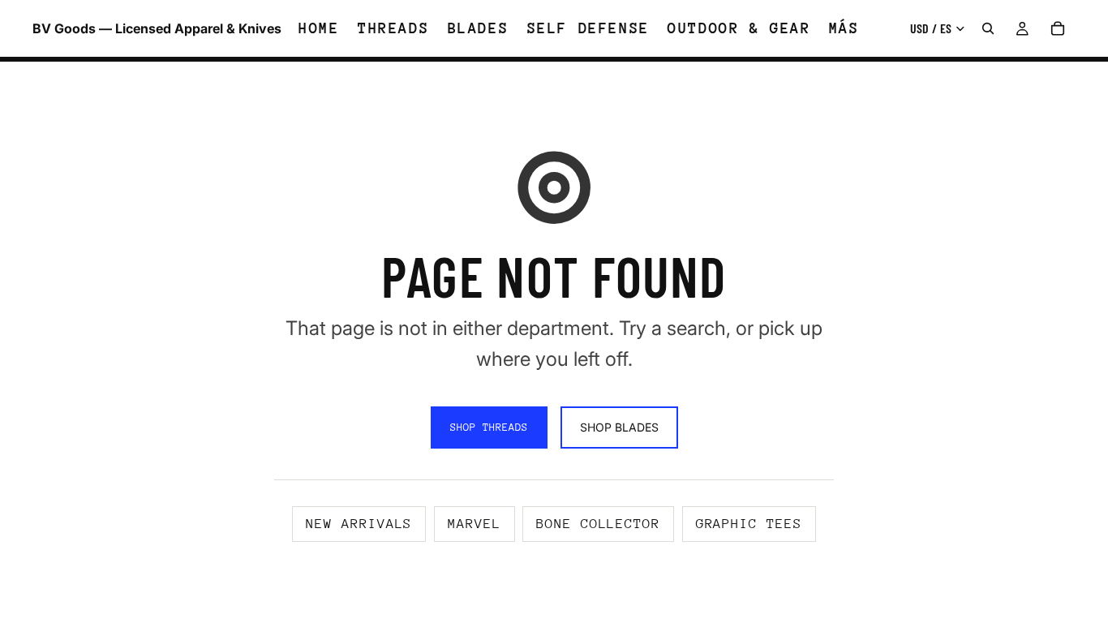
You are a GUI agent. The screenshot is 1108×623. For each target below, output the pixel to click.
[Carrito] (1058, 28)
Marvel (474, 523)
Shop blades (619, 427)
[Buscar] (988, 28)
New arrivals (359, 523)
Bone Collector (598, 523)
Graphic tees (749, 523)
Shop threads (489, 427)
